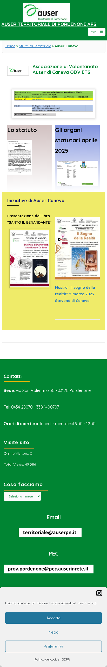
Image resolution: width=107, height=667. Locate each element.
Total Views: (14, 464)
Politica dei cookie (47, 659)
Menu (94, 32)
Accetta (53, 617)
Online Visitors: (17, 453)
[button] (99, 593)
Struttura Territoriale (35, 46)
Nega (53, 632)
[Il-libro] (29, 284)
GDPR (66, 659)
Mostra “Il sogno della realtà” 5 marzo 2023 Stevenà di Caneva (75, 294)
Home (10, 46)
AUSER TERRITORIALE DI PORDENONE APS (49, 24)
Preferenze (54, 646)
